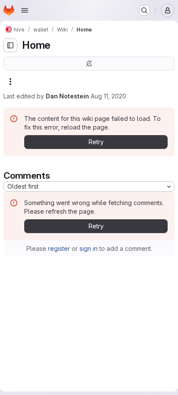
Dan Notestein (67, 96)
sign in (88, 248)
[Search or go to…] (144, 10)
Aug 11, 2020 (108, 96)
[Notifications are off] (89, 63)
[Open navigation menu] (25, 10)
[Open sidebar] (10, 45)
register (59, 248)
